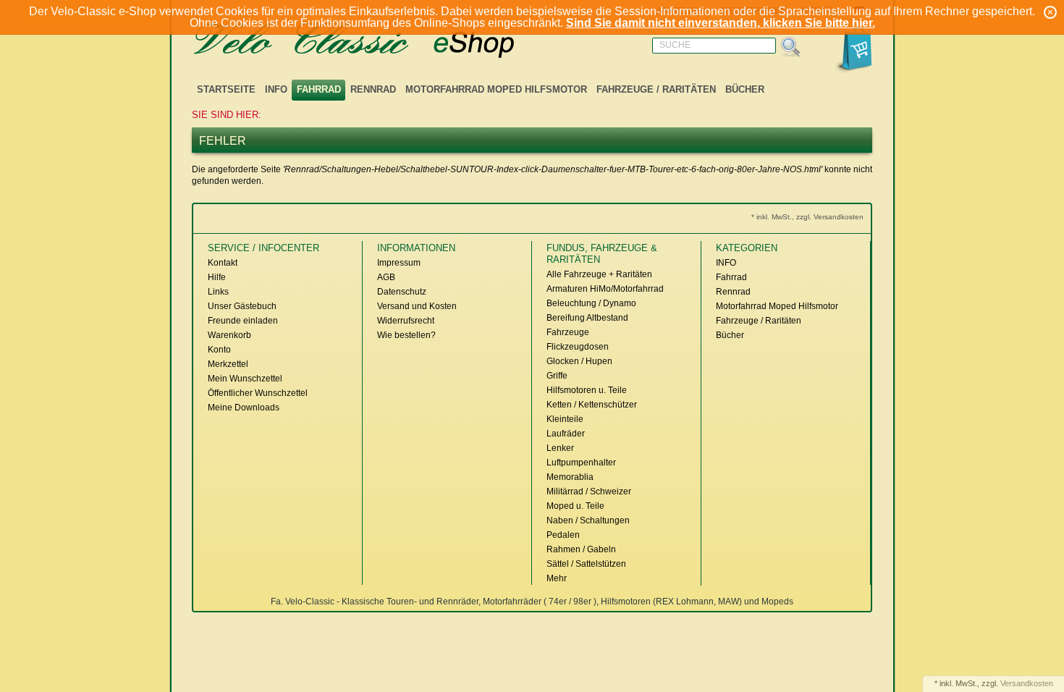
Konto (219, 350)
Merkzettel (228, 364)
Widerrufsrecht (405, 321)
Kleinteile (564, 419)
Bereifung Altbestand (587, 318)
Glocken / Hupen (579, 361)
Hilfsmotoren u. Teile (586, 390)
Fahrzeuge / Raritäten (656, 89)
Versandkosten (1026, 683)
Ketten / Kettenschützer (591, 405)
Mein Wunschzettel (245, 379)
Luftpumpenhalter (581, 462)
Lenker (560, 448)
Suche (675, 45)
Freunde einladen (243, 321)
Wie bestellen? (406, 335)
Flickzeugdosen (577, 347)
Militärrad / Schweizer (588, 491)
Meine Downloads (243, 407)
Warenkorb (229, 335)
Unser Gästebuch (242, 306)
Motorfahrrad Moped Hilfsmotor (496, 89)
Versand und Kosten (417, 306)
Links (218, 292)
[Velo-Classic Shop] (373, 41)
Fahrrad (319, 89)
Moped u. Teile (575, 506)
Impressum (399, 263)
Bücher (744, 89)
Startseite (226, 89)
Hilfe (217, 277)
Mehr (556, 578)
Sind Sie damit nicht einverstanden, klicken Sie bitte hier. (720, 23)
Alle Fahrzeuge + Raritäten (599, 274)
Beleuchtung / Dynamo (591, 303)
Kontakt (222, 263)
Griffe (556, 376)
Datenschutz (401, 292)
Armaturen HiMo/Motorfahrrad (605, 289)
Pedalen (563, 535)
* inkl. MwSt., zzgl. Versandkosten (807, 217)
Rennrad (373, 89)
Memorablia (570, 477)
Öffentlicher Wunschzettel (258, 393)
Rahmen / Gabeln (581, 549)
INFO (276, 89)
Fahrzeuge (567, 332)
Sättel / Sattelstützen (586, 564)
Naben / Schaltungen (588, 520)
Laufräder (565, 434)
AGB (386, 277)
